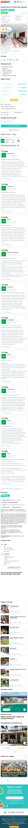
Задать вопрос (5, 22)
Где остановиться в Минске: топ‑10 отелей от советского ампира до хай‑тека (13, 774)
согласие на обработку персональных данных (16, 805)
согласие (3, 819)
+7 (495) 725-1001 (16, 812)
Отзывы (3, 18)
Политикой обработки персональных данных (13, 823)
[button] (2, 702)
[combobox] (17, 94)
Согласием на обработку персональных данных (17, 824)
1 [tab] (12, 752)
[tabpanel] (14, 738)
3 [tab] (16, 752)
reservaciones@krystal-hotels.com (15, 504)
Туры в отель (18, 16)
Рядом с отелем (5, 20)
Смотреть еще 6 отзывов (11, 489)
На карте (17, 18)
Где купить (18, 20)
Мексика (13, 500)
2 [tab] (14, 752)
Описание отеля (6, 16)
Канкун (19, 500)
